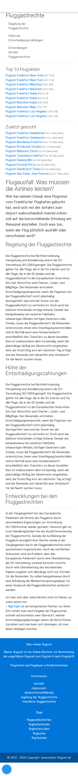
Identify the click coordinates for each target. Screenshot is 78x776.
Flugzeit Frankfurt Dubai (21, 93)
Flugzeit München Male (21, 107)
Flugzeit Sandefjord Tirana (23, 169)
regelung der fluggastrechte (39, 697)
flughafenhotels (39, 724)
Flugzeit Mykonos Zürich (22, 151)
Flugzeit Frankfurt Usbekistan (25, 133)
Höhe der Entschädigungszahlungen (26, 38)
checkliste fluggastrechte (39, 701)
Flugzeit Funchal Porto (20, 164)
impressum (39, 688)
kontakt (39, 683)
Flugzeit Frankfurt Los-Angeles (26, 111)
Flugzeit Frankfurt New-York (24, 75)
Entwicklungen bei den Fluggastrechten (19, 52)
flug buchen (39, 738)
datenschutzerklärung (39, 692)
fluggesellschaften (39, 720)
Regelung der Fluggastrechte (19, 26)
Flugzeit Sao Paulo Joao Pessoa (27, 173)
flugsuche (39, 733)
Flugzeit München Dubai (21, 102)
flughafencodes (39, 729)
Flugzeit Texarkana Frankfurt (25, 155)
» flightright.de (15, 606)
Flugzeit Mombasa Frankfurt (24, 142)
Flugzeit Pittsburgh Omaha (23, 146)
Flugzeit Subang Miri (19, 160)
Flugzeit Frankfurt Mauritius (24, 84)
